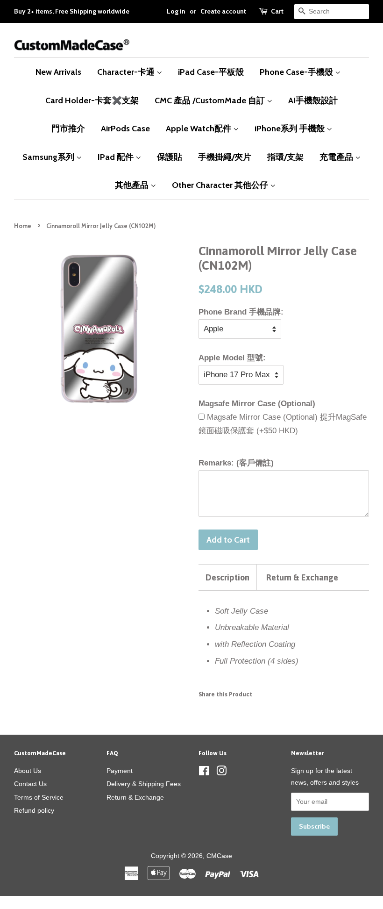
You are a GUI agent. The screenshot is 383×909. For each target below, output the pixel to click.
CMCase (219, 855)
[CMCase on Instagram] (221, 772)
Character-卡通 (126, 72)
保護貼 (169, 157)
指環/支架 (285, 157)
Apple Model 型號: (232, 357)
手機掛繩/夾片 (224, 157)
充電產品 (337, 157)
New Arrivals (58, 72)
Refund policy (34, 810)
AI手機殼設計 (313, 100)
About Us (27, 770)
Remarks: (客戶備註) (236, 462)
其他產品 (132, 185)
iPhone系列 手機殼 (290, 128)
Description (227, 577)
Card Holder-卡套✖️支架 (92, 100)
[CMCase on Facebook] (204, 772)
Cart (277, 11)
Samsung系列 (49, 157)
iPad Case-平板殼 (211, 72)
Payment (119, 770)
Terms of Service (39, 797)
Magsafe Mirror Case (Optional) (257, 403)
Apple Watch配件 (199, 128)
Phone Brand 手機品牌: (241, 312)
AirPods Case (125, 128)
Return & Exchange (302, 577)
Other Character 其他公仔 (221, 185)
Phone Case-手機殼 (297, 72)
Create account (223, 11)
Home (22, 225)
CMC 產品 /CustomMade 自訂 (211, 100)
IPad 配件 (116, 157)
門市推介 (68, 128)
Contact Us (30, 783)
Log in (176, 11)
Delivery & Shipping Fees (143, 783)
